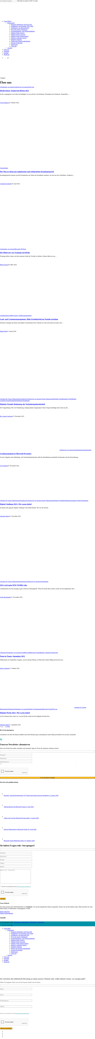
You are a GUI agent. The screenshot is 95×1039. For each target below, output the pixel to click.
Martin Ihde (3, 331)
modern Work (68, 399)
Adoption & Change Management (10, 399)
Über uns (31, 87)
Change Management (47, 399)
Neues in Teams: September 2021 (12, 656)
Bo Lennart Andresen (6, 416)
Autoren (9, 955)
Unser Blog (7, 928)
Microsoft (27, 652)
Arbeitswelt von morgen (21, 87)
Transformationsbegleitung (14, 400)
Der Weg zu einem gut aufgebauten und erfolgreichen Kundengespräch (27, 172)
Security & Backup (16, 950)
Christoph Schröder (5, 184)
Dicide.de (6, 962)
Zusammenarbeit (26, 315)
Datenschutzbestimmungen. (24, 886)
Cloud (22, 652)
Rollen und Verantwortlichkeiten (20, 948)
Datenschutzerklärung (27, 765)
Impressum (17, 922)
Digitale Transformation (35, 709)
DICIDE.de (33, 922)
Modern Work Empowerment (19, 943)
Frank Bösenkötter (5, 597)
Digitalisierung (68, 500)
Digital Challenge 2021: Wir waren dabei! (16, 504)
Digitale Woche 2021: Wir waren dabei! (15, 713)
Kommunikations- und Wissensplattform (23, 938)
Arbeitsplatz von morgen (7, 87)
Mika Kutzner (4, 265)
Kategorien (10, 930)
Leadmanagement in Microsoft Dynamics (15, 454)
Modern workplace (45, 652)
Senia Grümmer (4, 668)
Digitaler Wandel (59, 399)
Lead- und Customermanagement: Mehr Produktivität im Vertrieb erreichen (29, 319)
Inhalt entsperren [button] (5, 911)
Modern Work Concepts (18, 942)
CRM (10, 315)
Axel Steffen (3, 466)
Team (24, 249)
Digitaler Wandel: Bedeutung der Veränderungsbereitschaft (22, 404)
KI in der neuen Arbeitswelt (19, 937)
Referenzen (14, 952)
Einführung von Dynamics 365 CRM (22, 933)
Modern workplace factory (19, 945)
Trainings (6, 958)
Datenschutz (25, 922)
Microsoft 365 (18, 249)
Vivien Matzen (4, 102)
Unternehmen (4, 168)
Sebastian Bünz (4, 516)
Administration (4, 315)
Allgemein (23, 581)
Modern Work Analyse (17, 940)
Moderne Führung (16, 947)
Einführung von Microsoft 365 (20, 935)
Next (8, 726)
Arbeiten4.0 (23, 399)
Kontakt (6, 960)
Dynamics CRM (17, 315)
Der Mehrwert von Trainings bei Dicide (15, 253)
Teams (56, 652)
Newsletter (41, 922)
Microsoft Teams (35, 652)
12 (6, 726)
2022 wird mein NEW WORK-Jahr (13, 585)
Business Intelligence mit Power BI (21, 932)
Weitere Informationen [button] (6, 913)
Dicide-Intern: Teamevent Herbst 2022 (14, 91)
